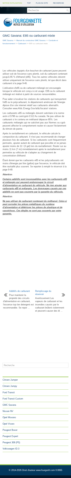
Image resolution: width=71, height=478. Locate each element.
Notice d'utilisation (12, 3)
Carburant (22, 43)
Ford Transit (9, 392)
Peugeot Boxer (10, 430)
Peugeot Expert (10, 436)
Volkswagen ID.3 (11, 448)
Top (29, 3)
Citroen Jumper (10, 380)
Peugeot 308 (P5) (11, 442)
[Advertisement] (35, 57)
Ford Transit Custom (13, 398)
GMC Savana (8, 40)
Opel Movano (9, 417)
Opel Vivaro (8, 423)
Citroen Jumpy (10, 386)
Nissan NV (8, 411)
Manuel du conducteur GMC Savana (30, 40)
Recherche (58, 3)
